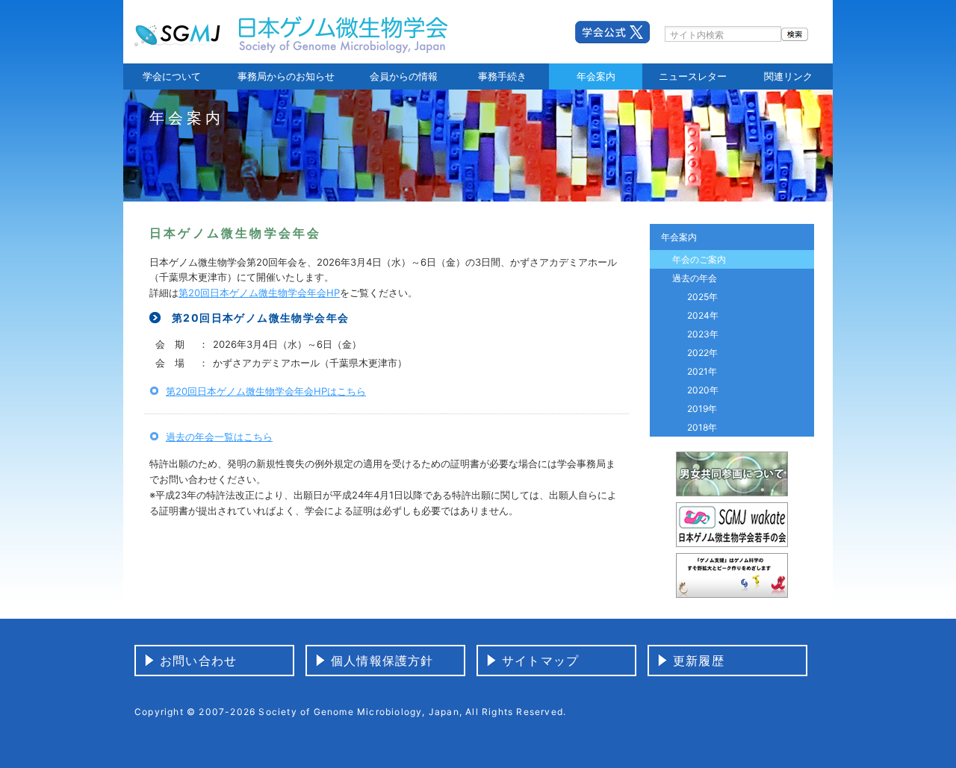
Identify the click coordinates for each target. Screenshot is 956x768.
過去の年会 (694, 278)
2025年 (702, 296)
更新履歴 (698, 660)
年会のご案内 (699, 259)
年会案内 (596, 76)
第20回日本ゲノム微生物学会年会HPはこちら (266, 391)
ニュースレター (693, 76)
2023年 (702, 334)
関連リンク (788, 76)
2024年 (702, 315)
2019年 (702, 408)
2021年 (702, 371)
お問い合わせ (198, 660)
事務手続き (502, 76)
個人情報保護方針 (382, 660)
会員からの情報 (404, 76)
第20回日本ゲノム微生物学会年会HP (259, 293)
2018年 (702, 427)
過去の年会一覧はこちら (219, 437)
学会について (172, 76)
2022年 (702, 352)
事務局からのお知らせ (286, 76)
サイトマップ (540, 660)
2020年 (702, 390)
